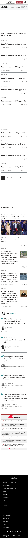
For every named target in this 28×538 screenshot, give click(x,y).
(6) (6, 349)
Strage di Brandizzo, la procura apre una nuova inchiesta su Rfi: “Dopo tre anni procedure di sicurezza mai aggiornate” (9, 277)
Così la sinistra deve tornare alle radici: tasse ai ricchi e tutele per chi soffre (14, 340)
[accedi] (25, 2)
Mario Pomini (9, 383)
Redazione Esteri (6, 306)
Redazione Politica (7, 245)
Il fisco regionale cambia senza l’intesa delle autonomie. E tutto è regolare (14, 359)
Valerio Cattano (6, 93)
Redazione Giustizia (7, 284)
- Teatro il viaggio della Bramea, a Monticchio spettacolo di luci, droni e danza (13, 425)
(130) (26, 306)
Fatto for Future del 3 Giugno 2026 (13, 67)
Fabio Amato (5, 47)
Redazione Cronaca (7, 266)
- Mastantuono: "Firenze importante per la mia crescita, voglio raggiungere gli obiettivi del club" (13, 437)
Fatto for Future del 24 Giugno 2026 (13, 44)
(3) (6, 331)
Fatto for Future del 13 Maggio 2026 (13, 101)
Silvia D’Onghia (6, 104)
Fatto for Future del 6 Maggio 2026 (13, 133)
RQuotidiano (5, 70)
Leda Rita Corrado (11, 365)
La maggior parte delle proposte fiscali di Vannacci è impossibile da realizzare (14, 377)
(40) (6, 387)
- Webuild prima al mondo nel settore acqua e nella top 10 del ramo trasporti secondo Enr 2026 (13, 445)
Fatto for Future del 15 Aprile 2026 (13, 167)
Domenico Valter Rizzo (12, 346)
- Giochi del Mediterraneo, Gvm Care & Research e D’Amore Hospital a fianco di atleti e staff (13, 421)
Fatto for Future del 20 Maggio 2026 (13, 89)
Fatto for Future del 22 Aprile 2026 (13, 155)
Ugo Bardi (8, 327)
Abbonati (19, 2)
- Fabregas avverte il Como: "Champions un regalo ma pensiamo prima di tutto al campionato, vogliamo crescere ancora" (14, 433)
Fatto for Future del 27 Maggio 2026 (13, 78)
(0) (26, 47)
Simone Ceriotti (6, 58)
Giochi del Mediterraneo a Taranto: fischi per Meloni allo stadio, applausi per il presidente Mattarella (14, 217)
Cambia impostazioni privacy (10, 488)
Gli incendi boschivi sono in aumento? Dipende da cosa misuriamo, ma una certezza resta (14, 321)
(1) (5, 368)
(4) (26, 266)
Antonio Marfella (11, 404)
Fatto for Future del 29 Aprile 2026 (13, 144)
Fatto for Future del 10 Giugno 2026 (13, 55)
